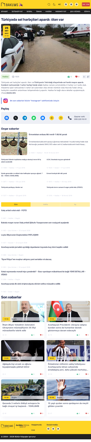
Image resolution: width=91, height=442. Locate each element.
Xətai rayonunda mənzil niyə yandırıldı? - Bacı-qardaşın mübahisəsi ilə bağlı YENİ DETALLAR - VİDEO (43, 273)
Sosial (29, 11)
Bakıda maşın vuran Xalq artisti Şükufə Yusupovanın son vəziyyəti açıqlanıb (35, 222)
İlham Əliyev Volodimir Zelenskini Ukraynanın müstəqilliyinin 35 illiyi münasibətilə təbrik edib (19, 328)
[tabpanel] (45, 251)
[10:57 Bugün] (68, 351)
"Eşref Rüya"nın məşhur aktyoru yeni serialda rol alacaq (26, 259)
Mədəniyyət (60, 11)
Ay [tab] (75, 204)
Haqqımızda (36, 425)
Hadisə (48, 11)
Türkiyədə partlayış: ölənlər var (12, 187)
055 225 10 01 (80, 119)
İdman (39, 11)
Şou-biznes (75, 11)
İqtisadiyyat (17, 11)
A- (84, 77)
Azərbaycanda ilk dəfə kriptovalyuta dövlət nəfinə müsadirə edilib (30, 284)
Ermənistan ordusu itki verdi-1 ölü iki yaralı (48, 134)
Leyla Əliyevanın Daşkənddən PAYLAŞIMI (19, 235)
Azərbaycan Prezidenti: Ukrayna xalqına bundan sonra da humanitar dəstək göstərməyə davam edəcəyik (67, 328)
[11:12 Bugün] (68, 311)
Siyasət (4, 11)
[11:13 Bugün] (22, 311)
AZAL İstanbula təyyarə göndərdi (58, 159)
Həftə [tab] (45, 204)
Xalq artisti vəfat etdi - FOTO (14, 210)
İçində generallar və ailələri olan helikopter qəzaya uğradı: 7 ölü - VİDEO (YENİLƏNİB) (22, 175)
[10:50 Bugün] (22, 390)
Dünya (87, 11)
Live (87, 4)
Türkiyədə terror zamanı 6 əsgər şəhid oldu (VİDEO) (65, 187)
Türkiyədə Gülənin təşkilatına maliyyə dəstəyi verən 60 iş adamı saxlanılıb (21, 161)
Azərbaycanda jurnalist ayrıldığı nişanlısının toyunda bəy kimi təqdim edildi (34, 247)
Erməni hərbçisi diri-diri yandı (57, 173)
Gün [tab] (16, 204)
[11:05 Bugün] (22, 351)
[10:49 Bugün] (68, 390)
